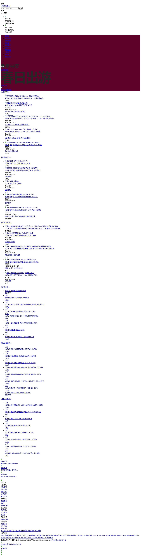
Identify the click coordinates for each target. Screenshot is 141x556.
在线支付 (4, 501)
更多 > (7, 92)
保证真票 (4, 526)
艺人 (14, 531)
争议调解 (38, 531)
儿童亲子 (8, 52)
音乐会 (7, 43)
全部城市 (19, 531)
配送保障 (4, 528)
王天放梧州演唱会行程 (68, 535)
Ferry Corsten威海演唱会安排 (127, 535)
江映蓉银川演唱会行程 (84, 535)
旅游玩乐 (8, 57)
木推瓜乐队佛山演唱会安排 (25, 538)
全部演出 (7, 6)
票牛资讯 (25, 531)
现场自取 (4, 510)
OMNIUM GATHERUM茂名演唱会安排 (105, 535)
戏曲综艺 (8, 47)
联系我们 (10, 531)
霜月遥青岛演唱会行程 (53, 535)
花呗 (2, 503)
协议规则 (31, 531)
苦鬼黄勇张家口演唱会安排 (44, 538)
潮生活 (7, 54)
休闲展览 (8, 45)
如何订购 (4, 492)
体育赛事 (8, 38)
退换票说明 (4, 519)
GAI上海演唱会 (6, 535)
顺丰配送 (4, 512)
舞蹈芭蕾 (8, 50)
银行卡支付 (4, 505)
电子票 (3, 515)
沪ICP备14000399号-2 (58, 540)
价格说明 (4, 494)
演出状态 (4, 489)
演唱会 (7, 36)
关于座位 (4, 496)
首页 (2, 6)
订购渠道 (4, 487)
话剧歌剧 (8, 40)
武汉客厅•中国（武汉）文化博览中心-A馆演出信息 (28, 535)
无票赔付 (4, 524)
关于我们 (4, 531)
